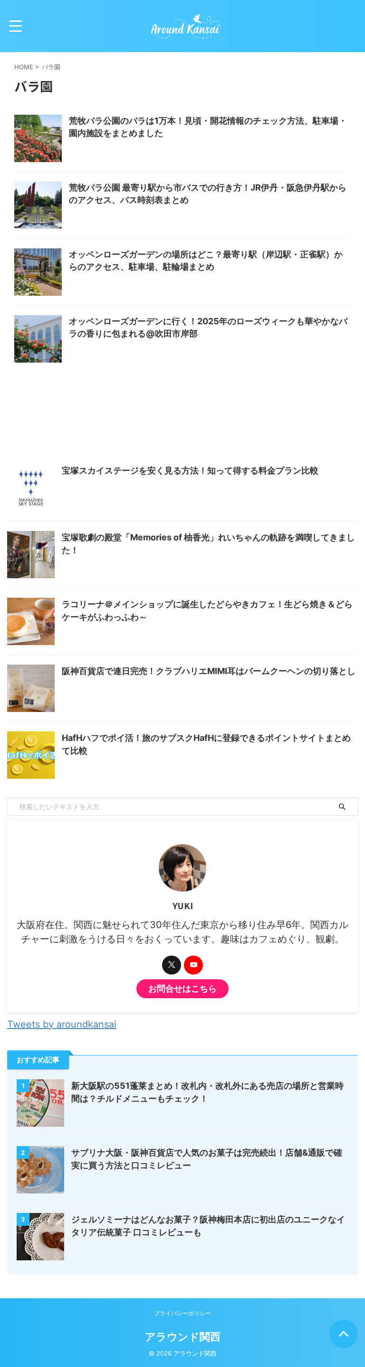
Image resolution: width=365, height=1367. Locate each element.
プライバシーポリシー (182, 1313)
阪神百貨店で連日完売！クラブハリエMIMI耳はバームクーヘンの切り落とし (208, 671)
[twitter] (171, 965)
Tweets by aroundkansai (61, 1024)
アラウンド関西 (183, 1337)
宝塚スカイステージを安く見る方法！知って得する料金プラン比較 (190, 470)
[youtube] (193, 965)
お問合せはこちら (182, 988)
